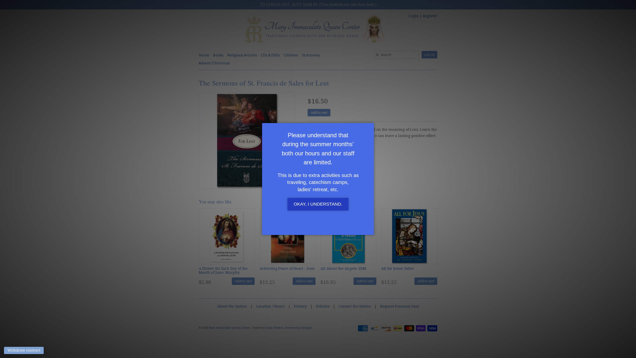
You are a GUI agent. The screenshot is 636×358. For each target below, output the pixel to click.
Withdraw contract (23, 350)
